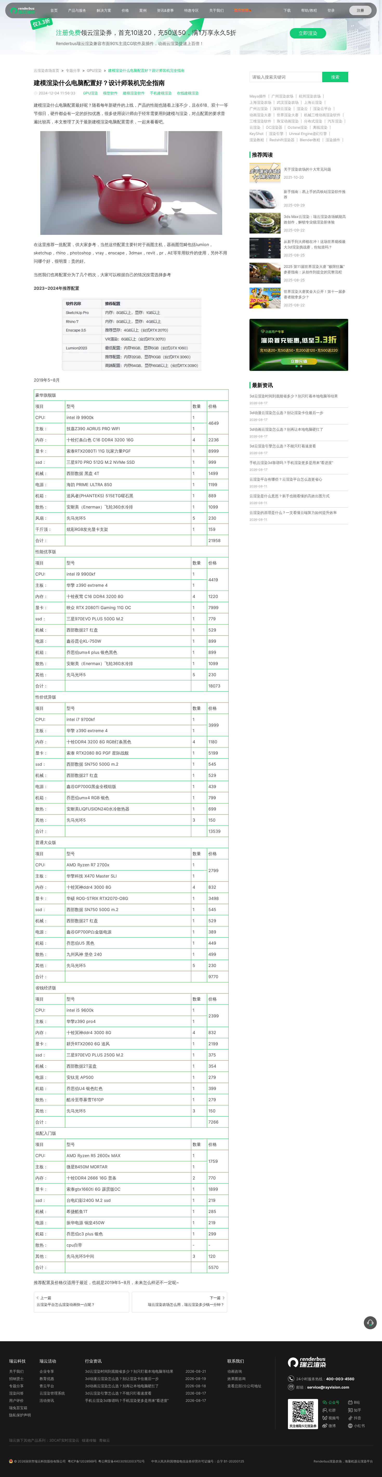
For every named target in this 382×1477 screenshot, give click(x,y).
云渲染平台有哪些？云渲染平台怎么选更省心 (285, 479)
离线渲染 (320, 127)
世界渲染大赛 (288, 115)
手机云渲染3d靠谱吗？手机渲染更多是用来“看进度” (291, 462)
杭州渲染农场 (310, 96)
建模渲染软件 (134, 93)
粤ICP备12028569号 (82, 1461)
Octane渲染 (297, 127)
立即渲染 (308, 33)
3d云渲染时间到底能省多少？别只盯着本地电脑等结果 (293, 396)
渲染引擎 (276, 134)
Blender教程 (310, 140)
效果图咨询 (236, 1378)
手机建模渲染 (161, 93)
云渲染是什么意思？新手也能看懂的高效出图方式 (289, 496)
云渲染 (254, 127)
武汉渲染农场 (288, 102)
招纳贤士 (16, 1378)
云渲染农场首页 (46, 70)
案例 (143, 10)
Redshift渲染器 (281, 140)
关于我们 (216, 10)
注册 (360, 10)
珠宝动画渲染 (288, 121)
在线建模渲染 (188, 93)
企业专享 (46, 1371)
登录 (331, 10)
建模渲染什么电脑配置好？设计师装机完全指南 (146, 70)
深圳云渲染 (282, 109)
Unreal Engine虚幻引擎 (308, 134)
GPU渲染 (94, 70)
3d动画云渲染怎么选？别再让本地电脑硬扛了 (286, 429)
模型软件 (110, 93)
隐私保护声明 (20, 1415)
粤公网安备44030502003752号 (121, 1461)
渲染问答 (16, 1393)
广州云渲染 (258, 109)
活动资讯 (46, 1400)
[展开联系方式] (370, 1322)
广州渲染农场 (282, 96)
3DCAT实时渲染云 (64, 1440)
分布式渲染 (313, 121)
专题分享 (73, 70)
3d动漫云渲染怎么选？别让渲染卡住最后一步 (286, 412)
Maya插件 (257, 96)
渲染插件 (333, 140)
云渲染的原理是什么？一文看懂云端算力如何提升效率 (293, 512)
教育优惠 (46, 1378)
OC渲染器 (274, 127)
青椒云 (104, 1440)
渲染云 (302, 109)
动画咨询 (234, 1371)
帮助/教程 (309, 10)
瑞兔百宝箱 (18, 1407)
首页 (54, 10)
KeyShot (256, 134)
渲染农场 (335, 1461)
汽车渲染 (335, 121)
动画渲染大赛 (260, 115)
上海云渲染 (313, 102)
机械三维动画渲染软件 (322, 115)
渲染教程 (256, 140)
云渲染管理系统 (52, 1393)
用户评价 (16, 1400)
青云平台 (46, 1386)
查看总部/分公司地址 (244, 1386)
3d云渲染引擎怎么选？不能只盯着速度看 (282, 446)
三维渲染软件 (260, 121)
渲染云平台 (322, 109)
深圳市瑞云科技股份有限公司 (45, 1461)
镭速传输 (89, 1440)
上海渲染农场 (260, 102)
